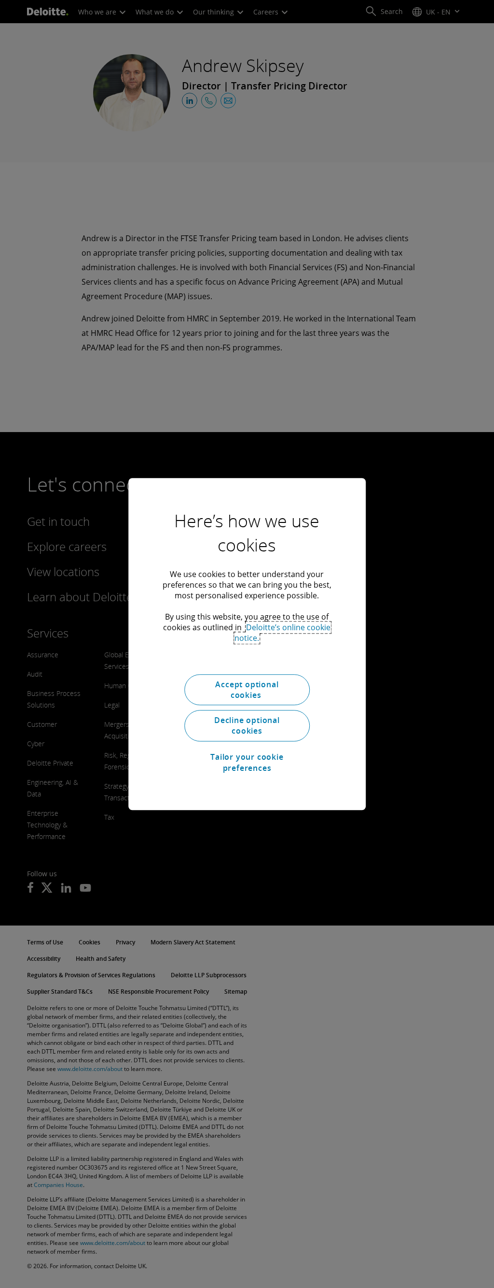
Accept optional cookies (246, 689)
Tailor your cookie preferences (246, 762)
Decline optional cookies (247, 725)
